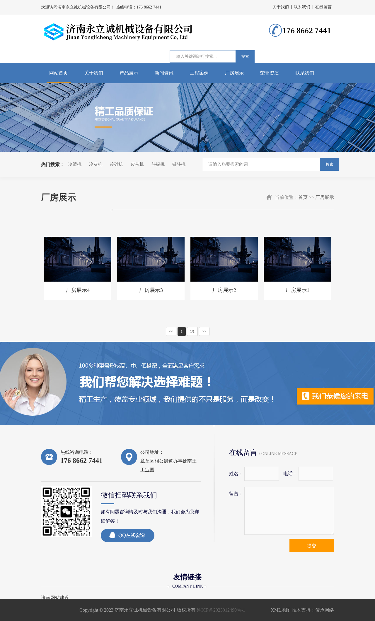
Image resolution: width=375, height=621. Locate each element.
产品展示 (129, 72)
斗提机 (158, 164)
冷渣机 (74, 164)
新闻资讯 (164, 72)
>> (204, 331)
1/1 (192, 331)
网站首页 (58, 72)
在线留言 (323, 7)
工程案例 (199, 72)
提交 (311, 545)
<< (171, 331)
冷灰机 (95, 164)
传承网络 (324, 610)
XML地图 (281, 610)
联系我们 (302, 7)
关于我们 (280, 7)
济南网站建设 (55, 597)
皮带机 (137, 164)
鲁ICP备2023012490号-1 (221, 610)
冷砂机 (116, 164)
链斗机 (178, 164)
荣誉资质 (269, 72)
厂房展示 (234, 72)
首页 (303, 197)
